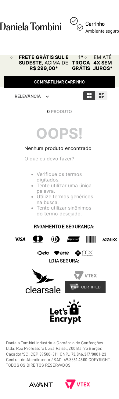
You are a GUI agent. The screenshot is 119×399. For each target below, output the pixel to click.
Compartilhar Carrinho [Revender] (59, 82)
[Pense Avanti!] (41, 385)
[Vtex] (77, 385)
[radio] (89, 95)
